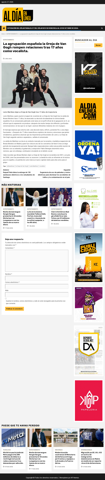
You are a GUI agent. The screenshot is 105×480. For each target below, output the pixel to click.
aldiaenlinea (10, 166)
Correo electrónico (12, 282)
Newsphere (64, 478)
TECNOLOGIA (7, 450)
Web (6, 290)
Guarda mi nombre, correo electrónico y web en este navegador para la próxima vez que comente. (35, 302)
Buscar (98, 45)
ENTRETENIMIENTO (8, 39)
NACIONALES (58, 450)
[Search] (102, 28)
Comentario (9, 248)
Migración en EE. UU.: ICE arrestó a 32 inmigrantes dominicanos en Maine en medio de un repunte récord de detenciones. (91, 458)
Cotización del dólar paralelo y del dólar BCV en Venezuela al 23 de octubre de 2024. (42, 28)
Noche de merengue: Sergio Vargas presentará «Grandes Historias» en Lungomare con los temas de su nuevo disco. (12, 218)
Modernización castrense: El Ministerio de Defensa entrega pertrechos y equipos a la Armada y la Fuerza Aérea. (65, 458)
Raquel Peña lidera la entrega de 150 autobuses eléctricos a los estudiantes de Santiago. (19, 173)
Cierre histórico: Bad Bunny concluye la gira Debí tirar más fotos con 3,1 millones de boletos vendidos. (60, 216)
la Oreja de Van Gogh (22, 166)
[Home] (4, 28)
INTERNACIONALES (86, 450)
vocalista (42, 166)
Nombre (8, 274)
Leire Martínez (34, 166)
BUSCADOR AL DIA (86, 40)
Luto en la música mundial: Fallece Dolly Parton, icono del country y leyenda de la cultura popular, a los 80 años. (36, 217)
